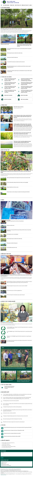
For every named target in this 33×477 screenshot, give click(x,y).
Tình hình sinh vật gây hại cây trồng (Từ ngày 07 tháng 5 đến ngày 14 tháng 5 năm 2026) (26, 91)
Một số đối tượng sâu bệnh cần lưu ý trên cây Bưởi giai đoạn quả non (13, 368)
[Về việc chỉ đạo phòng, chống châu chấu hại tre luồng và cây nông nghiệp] (3, 183)
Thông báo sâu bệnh (6, 76)
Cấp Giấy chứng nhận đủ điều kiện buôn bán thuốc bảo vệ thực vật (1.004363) (9, 387)
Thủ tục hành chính (6, 384)
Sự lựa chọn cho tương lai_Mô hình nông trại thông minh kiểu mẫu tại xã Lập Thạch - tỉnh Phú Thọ (24, 45)
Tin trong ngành (5, 7)
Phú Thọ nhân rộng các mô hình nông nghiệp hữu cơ (14, 290)
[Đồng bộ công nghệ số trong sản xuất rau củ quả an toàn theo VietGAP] (3, 287)
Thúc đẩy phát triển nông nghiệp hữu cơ (7, 380)
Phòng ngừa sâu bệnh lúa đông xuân (12, 57)
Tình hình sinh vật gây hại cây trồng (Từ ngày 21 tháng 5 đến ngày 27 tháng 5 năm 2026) (10, 87)
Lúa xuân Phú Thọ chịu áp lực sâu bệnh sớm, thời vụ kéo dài (16, 61)
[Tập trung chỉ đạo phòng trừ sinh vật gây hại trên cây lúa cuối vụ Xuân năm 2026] (3, 179)
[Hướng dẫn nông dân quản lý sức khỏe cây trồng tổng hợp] (3, 222)
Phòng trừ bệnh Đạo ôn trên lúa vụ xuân (12, 187)
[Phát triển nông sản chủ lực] (7, 110)
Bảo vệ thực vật (5, 150)
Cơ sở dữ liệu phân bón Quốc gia (6, 447)
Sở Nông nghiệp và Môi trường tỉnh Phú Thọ (8, 442)
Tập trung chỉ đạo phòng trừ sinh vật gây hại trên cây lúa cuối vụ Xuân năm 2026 (18, 177)
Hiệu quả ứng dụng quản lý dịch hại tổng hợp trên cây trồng (12, 418)
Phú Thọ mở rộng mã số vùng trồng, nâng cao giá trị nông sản (16, 294)
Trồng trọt (4, 105)
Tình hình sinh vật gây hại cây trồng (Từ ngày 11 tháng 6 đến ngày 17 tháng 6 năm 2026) (10, 79)
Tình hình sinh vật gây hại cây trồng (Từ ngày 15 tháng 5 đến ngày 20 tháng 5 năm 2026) (26, 87)
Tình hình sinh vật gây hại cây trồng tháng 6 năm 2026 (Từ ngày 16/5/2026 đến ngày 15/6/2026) (26, 79)
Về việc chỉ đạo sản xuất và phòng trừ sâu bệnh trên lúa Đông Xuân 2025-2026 (18, 191)
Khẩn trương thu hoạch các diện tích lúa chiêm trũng (14, 238)
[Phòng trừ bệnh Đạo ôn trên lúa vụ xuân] (3, 188)
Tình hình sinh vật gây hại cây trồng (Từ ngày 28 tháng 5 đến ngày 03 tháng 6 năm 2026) (26, 83)
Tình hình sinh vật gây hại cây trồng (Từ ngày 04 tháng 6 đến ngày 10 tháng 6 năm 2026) (10, 83)
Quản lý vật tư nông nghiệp (8, 301)
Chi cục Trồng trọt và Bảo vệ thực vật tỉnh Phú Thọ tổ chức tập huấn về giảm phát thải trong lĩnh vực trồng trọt (23, 116)
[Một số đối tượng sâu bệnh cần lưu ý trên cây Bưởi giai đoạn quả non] (16, 358)
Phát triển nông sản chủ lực (18, 106)
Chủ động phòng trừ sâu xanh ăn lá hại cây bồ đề (11, 29)
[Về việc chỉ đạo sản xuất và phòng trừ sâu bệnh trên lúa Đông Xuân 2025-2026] (3, 193)
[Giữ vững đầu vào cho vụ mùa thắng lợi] (3, 235)
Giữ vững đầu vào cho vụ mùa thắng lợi (12, 234)
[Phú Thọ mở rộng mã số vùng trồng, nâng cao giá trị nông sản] (3, 296)
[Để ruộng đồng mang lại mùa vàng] (3, 248)
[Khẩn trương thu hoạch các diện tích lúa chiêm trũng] (3, 54)
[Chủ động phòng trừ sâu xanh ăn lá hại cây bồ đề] (16, 18)
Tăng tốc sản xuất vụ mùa (5, 44)
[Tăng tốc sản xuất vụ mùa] (8, 38)
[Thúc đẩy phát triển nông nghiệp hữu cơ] (8, 375)
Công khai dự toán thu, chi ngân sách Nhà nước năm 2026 (12, 433)
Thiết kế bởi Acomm (3, 474)
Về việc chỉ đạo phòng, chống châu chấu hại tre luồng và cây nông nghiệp (17, 182)
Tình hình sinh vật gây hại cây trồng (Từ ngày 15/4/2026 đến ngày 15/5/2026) (10, 91)
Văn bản (3, 425)
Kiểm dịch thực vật (6, 253)
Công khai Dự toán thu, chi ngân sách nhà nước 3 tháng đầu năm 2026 (14, 430)
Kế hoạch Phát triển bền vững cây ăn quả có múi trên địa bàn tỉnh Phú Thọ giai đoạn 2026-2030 (17, 427)
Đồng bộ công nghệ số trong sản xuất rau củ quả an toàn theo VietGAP (17, 285)
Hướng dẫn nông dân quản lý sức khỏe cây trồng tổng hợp (12, 406)
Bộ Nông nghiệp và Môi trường (6, 445)
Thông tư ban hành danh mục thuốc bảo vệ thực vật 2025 (12, 436)
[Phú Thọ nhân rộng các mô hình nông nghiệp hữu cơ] (3, 291)
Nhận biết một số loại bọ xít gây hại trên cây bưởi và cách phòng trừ (13, 421)
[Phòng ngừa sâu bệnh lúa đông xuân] (3, 58)
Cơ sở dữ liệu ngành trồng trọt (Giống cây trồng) (8, 446)
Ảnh (3, 347)
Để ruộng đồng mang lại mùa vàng (12, 247)
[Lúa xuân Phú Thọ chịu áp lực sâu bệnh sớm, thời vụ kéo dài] (3, 63)
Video (2, 199)
